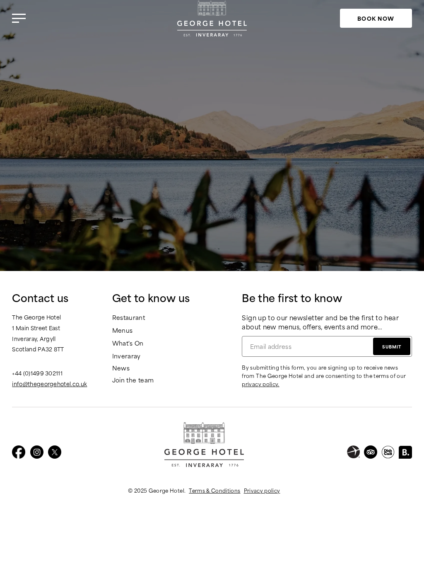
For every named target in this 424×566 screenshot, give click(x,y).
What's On (128, 343)
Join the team (133, 380)
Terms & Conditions (214, 490)
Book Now (375, 18)
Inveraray (126, 356)
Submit (391, 346)
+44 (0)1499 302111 (37, 373)
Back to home (212, 182)
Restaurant (128, 317)
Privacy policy (262, 490)
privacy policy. (260, 384)
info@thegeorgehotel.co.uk (49, 383)
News (121, 368)
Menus (122, 330)
